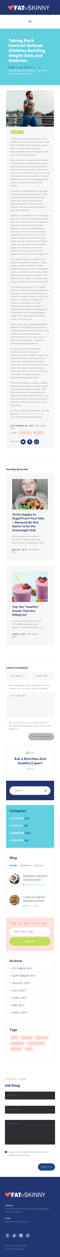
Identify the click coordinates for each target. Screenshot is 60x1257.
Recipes (18, 840)
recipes (39, 433)
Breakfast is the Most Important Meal (35, 877)
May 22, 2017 (19, 550)
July (19, 990)
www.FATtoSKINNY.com (31, 414)
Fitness (18, 818)
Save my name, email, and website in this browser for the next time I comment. (30, 687)
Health (17, 132)
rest (29, 1049)
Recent (13, 865)
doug (43, 426)
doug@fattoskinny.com (17, 1221)
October (22, 968)
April (19, 1013)
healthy (41, 1038)
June (19, 998)
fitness (26, 1038)
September (24, 976)
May (18, 1005)
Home (11, 67)
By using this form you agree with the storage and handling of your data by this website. (30, 726)
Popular (38, 865)
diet (14, 1038)
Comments (25, 865)
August (21, 983)
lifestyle (25, 433)
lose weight (36, 1043)
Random (18, 833)
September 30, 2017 (22, 426)
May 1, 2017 (32, 906)
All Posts (25, 67)
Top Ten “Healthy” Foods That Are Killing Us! (25, 611)
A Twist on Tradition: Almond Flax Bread (34, 898)
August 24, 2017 (36, 885)
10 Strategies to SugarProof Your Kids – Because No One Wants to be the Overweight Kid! (28, 522)
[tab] (13, 866)
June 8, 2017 (19, 634)
